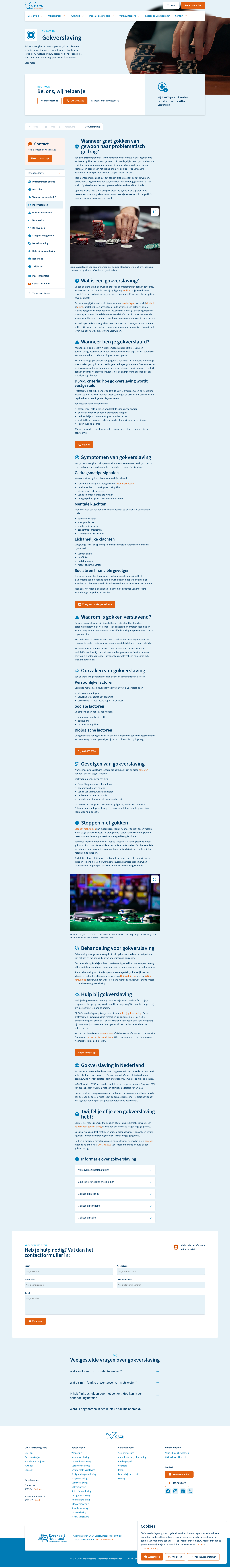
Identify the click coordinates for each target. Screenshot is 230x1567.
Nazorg (121, 1478)
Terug (35, 126)
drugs (80, 307)
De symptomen (40, 205)
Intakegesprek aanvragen (103, 100)
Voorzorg (122, 1465)
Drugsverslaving (79, 1478)
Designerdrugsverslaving (83, 1474)
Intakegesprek (125, 1461)
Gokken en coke (87, 1218)
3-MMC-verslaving (80, 1516)
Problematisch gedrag (43, 181)
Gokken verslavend (42, 212)
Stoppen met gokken (43, 235)
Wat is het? (38, 189)
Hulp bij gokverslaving (43, 251)
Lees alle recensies (104, 1539)
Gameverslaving (79, 1482)
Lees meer (30, 63)
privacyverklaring (149, 1548)
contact (149, 1141)
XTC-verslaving (78, 1512)
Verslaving (33, 16)
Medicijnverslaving (80, 1499)
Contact (179, 16)
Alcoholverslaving (80, 1457)
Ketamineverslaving (81, 1491)
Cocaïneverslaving (80, 1465)
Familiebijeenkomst (128, 1474)
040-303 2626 (77, 100)
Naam (27, 1265)
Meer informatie (40, 276)
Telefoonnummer (124, 1279)
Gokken (127, 290)
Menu (173, 5)
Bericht (28, 1293)
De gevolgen (38, 228)
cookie (199, 1544)
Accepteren (154, 1557)
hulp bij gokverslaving (130, 1013)
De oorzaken (38, 220)
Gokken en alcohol (88, 1194)
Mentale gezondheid (99, 16)
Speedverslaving (79, 1508)
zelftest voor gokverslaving (88, 1126)
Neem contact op (193, 5)
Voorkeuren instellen (205, 1557)
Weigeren (177, 1557)
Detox (121, 1470)
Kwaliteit (75, 16)
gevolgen (143, 770)
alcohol (150, 303)
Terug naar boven (41, 293)
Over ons (29, 1453)
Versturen (37, 1321)
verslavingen (128, 303)
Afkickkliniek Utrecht (175, 1457)
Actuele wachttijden (35, 1461)
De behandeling (40, 243)
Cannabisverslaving (81, 1461)
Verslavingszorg (127, 16)
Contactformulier (41, 283)
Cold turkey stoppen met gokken (96, 1182)
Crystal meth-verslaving (83, 1470)
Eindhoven (39, 1489)
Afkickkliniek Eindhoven (177, 1453)
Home (52, 126)
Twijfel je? (37, 266)
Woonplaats (122, 1265)
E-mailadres (30, 1279)
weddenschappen (125, 483)
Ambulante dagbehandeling (132, 1457)
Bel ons (86, 444)
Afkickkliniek (54, 16)
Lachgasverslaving (80, 1495)
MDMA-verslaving (80, 1504)
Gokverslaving (78, 1487)
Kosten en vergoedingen (157, 16)
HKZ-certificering (128, 976)
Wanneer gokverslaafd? (44, 197)
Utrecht (37, 1500)
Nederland (37, 258)
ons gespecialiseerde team (100, 1037)
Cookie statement (135, 1558)
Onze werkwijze (32, 1457)
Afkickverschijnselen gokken (93, 1170)
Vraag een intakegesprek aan (97, 604)
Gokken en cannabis (89, 1206)
